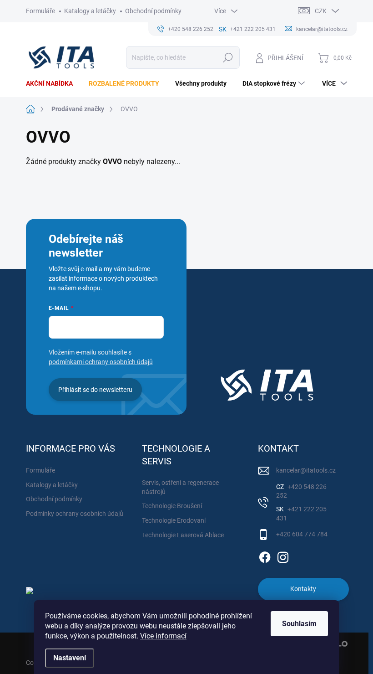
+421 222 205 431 (301, 513)
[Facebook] (265, 555)
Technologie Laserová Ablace (183, 535)
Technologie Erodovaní (174, 520)
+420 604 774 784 (302, 534)
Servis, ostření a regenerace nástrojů (180, 487)
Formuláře (40, 11)
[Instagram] (283, 555)
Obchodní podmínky (153, 11)
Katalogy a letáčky (90, 11)
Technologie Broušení (172, 505)
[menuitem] (53, 83)
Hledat (227, 57)
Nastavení (69, 657)
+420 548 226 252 (301, 491)
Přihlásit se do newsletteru (95, 389)
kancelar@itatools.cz (306, 470)
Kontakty (303, 588)
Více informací (163, 636)
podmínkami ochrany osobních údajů (101, 361)
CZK (321, 11)
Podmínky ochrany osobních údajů (74, 513)
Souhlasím (299, 623)
